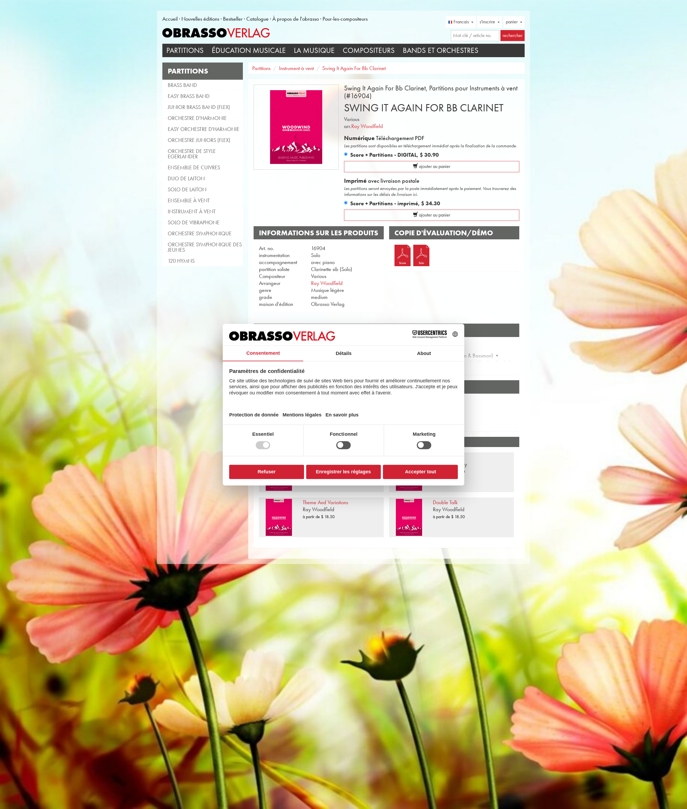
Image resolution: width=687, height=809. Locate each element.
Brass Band (182, 85)
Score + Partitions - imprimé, (395, 203)
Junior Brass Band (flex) (199, 107)
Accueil (170, 18)
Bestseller (233, 18)
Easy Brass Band (189, 96)
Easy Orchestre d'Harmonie (203, 129)
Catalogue (257, 18)
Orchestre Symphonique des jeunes (205, 247)
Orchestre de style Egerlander (192, 154)
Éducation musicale (249, 50)
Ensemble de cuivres (194, 167)
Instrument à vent (192, 211)
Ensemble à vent (189, 200)
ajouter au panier (434, 166)
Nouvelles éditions (200, 18)
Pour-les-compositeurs (345, 18)
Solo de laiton (187, 189)
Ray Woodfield (367, 126)
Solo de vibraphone (194, 222)
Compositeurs (369, 50)
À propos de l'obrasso (295, 18)
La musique (314, 50)
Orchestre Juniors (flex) (199, 140)
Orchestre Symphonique (200, 233)
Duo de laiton (186, 178)
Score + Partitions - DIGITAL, (394, 155)
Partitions (185, 50)
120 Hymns (181, 261)
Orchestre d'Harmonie (197, 118)
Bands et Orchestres (440, 50)
